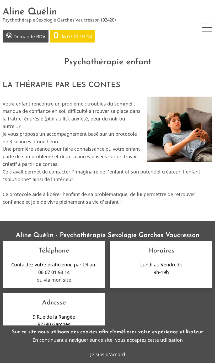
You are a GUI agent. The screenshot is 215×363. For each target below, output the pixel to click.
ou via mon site (54, 280)
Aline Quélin (30, 12)
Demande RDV (25, 36)
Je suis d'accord (107, 354)
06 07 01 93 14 (72, 36)
